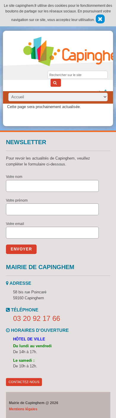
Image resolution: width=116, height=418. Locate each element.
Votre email (15, 224)
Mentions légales (23, 409)
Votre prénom (17, 200)
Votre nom (14, 177)
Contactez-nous (24, 382)
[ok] (56, 83)
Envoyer (21, 249)
